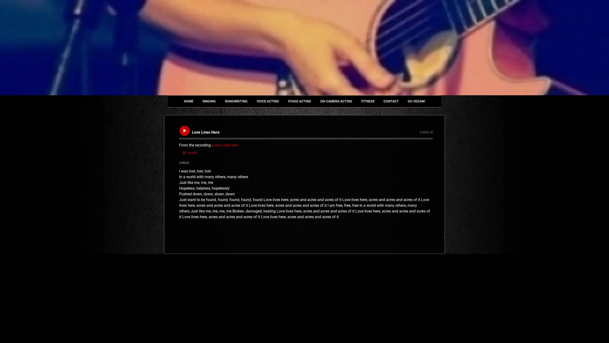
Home (188, 101)
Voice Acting (268, 101)
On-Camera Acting (336, 101)
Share (192, 153)
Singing (209, 101)
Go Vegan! (416, 101)
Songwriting (236, 101)
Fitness (367, 101)
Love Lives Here (225, 145)
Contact (391, 101)
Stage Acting (299, 101)
